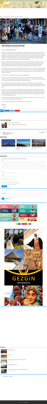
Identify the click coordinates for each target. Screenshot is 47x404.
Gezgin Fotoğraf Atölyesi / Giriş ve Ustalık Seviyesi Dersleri (18, 369)
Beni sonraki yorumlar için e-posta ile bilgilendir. (11, 182)
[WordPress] (30, 224)
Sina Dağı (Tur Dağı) (11, 349)
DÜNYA (6, 16)
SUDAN (9, 354)
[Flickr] (23, 224)
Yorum (2, 160)
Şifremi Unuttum (4, 201)
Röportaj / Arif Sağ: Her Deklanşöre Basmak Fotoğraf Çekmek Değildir (8, 133)
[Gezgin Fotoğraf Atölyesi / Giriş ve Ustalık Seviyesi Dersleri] (4, 371)
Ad (2, 171)
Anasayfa (2, 16)
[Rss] (17, 224)
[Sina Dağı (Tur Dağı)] (4, 351)
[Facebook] (19, 224)
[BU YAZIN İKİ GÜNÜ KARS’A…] (4, 366)
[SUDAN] (4, 356)
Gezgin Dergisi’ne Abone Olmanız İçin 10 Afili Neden (17, 359)
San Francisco (4, 147)
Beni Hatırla (9, 198)
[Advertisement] (23, 12)
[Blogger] (28, 224)
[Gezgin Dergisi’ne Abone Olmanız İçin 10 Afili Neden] (4, 361)
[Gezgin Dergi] (24, 3)
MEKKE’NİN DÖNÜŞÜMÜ (37, 147)
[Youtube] (26, 224)
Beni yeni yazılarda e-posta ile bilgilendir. (10, 184)
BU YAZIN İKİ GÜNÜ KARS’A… (13, 364)
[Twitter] (21, 224)
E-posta (3, 175)
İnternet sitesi (3, 178)
